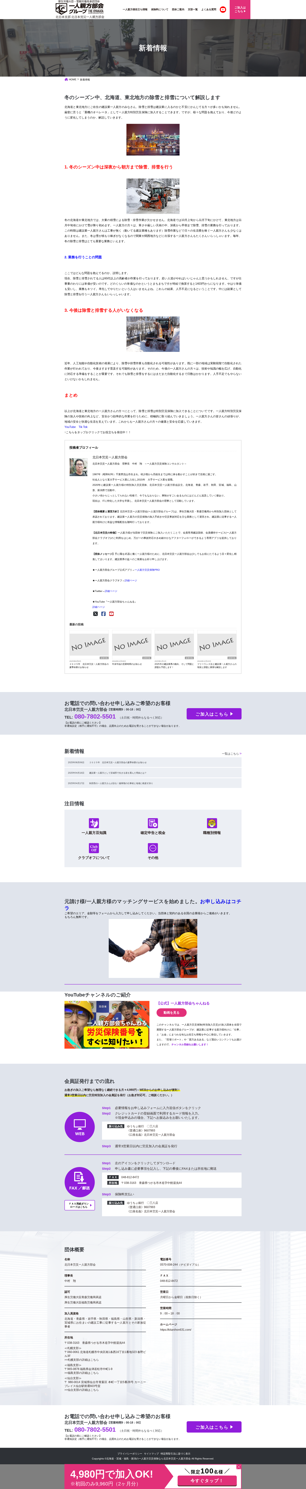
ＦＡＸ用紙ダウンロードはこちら (79, 1205)
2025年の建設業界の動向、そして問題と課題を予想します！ (174, 666)
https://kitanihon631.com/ (175, 1329)
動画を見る (172, 1012)
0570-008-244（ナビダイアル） (180, 1264)
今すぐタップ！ (207, 1480)
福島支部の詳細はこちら (83, 1372)
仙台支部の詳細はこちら (83, 1389)
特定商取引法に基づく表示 (175, 1453)
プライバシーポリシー (129, 1453)
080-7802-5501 (95, 716)
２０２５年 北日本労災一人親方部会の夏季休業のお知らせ (89, 666)
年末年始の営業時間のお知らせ (127, 664)
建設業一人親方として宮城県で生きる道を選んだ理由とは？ (118, 773)
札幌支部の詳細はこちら (83, 1359)
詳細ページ (131, 580)
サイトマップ (151, 1453)
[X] (95, 614)
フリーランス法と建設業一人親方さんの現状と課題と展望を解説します (217, 666)
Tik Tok (83, 426)
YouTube (70, 426)
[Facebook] (103, 614)
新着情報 (104, 658)
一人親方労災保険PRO (147, 569)
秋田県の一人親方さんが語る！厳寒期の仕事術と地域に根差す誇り (121, 783)
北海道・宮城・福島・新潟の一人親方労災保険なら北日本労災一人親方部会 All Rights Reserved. (160, 1458)
